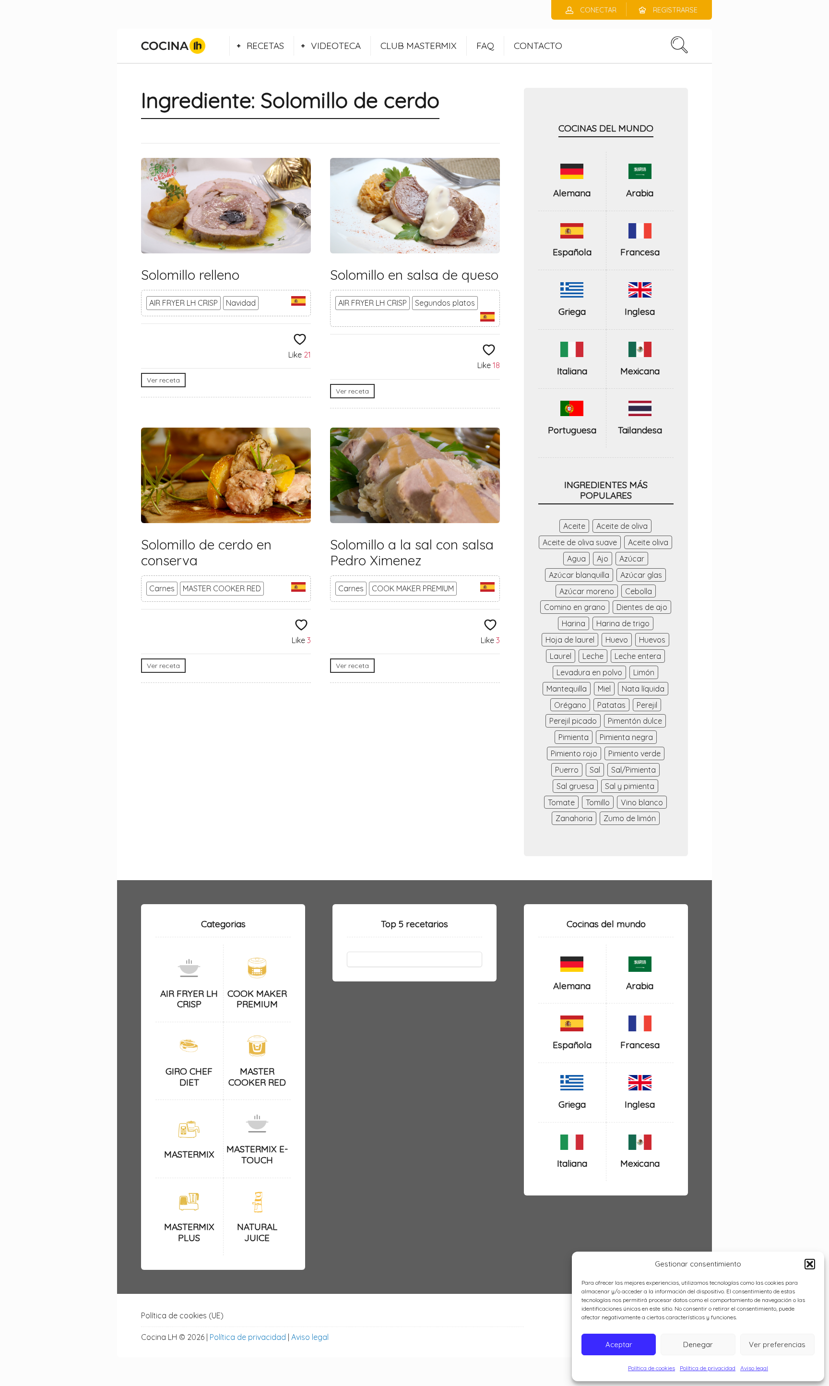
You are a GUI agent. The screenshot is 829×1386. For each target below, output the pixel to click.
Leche (593, 656)
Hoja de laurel (569, 640)
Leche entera (638, 656)
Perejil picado (573, 721)
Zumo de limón (630, 818)
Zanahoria (574, 818)
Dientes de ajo (641, 607)
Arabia (639, 193)
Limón (643, 672)
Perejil (647, 705)
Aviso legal (754, 1368)
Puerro (567, 770)
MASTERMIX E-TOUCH (257, 1154)
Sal (595, 770)
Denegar (698, 1344)
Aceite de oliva (622, 526)
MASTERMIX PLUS (189, 1232)
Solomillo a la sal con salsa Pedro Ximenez (412, 552)
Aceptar (618, 1344)
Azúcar (631, 558)
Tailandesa (640, 430)
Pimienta (573, 737)
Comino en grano (574, 607)
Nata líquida (643, 688)
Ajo (602, 558)
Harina (573, 623)
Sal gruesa (575, 786)
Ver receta (163, 380)
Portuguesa (572, 430)
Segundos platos (445, 303)
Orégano (570, 705)
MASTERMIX (189, 1154)
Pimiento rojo (574, 753)
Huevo (616, 640)
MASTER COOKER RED (222, 588)
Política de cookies (651, 1368)
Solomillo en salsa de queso (414, 274)
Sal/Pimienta (633, 770)
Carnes (162, 588)
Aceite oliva (648, 542)
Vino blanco (642, 802)
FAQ (485, 45)
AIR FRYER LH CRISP (183, 303)
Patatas (611, 705)
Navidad (241, 303)
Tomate (561, 802)
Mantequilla (566, 688)
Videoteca (336, 45)
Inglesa (640, 311)
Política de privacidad (707, 1368)
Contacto (538, 45)
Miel (604, 688)
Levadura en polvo (589, 672)
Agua (576, 558)
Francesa (640, 252)
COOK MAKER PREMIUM (413, 588)
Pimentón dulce (635, 721)
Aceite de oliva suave (580, 542)
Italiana (572, 371)
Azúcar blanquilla (579, 575)
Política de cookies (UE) (182, 1315)
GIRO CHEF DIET (189, 1076)
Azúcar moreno (586, 591)
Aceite (574, 526)
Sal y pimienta (629, 786)
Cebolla (638, 591)
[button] (810, 1264)
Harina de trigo (623, 623)
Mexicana (640, 371)
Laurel (560, 656)
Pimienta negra (626, 737)
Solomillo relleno (190, 274)
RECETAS (265, 45)
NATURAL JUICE (257, 1232)
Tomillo (598, 802)
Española (572, 252)
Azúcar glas (641, 575)
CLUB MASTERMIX (418, 45)
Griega (572, 311)
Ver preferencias (777, 1344)
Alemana (572, 193)
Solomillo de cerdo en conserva (206, 552)
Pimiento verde (634, 753)
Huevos (652, 640)
